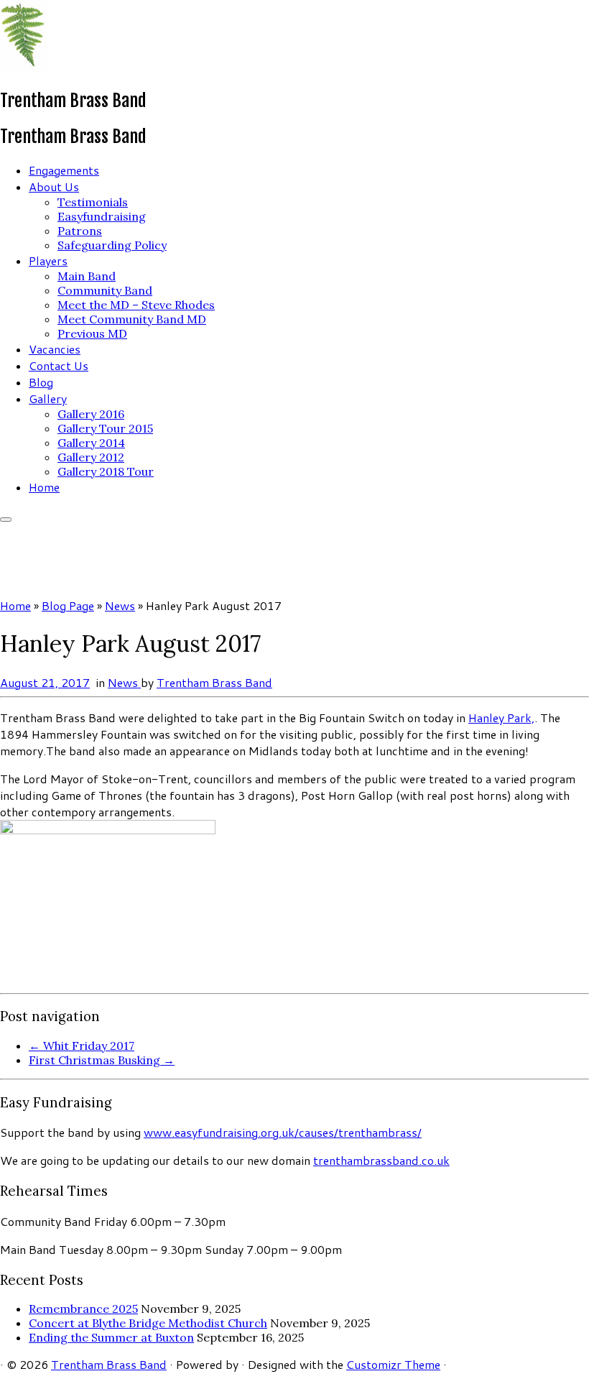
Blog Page (68, 605)
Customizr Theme (393, 1364)
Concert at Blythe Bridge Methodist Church (148, 1323)
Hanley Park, (501, 717)
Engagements (64, 170)
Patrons (79, 230)
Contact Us (58, 365)
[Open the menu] (5, 519)
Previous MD (92, 333)
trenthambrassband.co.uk (381, 1160)
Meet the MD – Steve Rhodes (136, 304)
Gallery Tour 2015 (105, 428)
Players (48, 260)
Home (44, 487)
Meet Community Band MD (131, 319)
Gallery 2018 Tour (105, 471)
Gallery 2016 (90, 414)
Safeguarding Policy (112, 245)
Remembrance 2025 (83, 1308)
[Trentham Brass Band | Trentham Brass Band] (23, 67)
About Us (54, 186)
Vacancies (54, 349)
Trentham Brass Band (214, 682)
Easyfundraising (101, 216)
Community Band (104, 290)
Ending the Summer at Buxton (111, 1337)
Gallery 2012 (90, 457)
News (120, 605)
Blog (41, 382)
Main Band (86, 276)
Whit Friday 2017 (81, 1045)
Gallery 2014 (91, 442)
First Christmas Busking (102, 1060)
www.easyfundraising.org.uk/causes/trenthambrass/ (283, 1132)
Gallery (48, 398)
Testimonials (92, 202)
